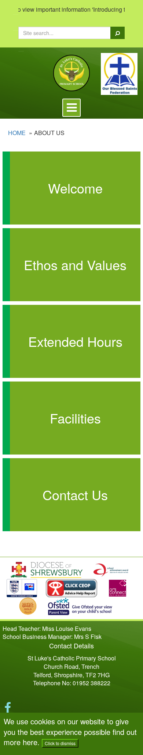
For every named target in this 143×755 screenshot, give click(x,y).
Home (17, 133)
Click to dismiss (60, 743)
